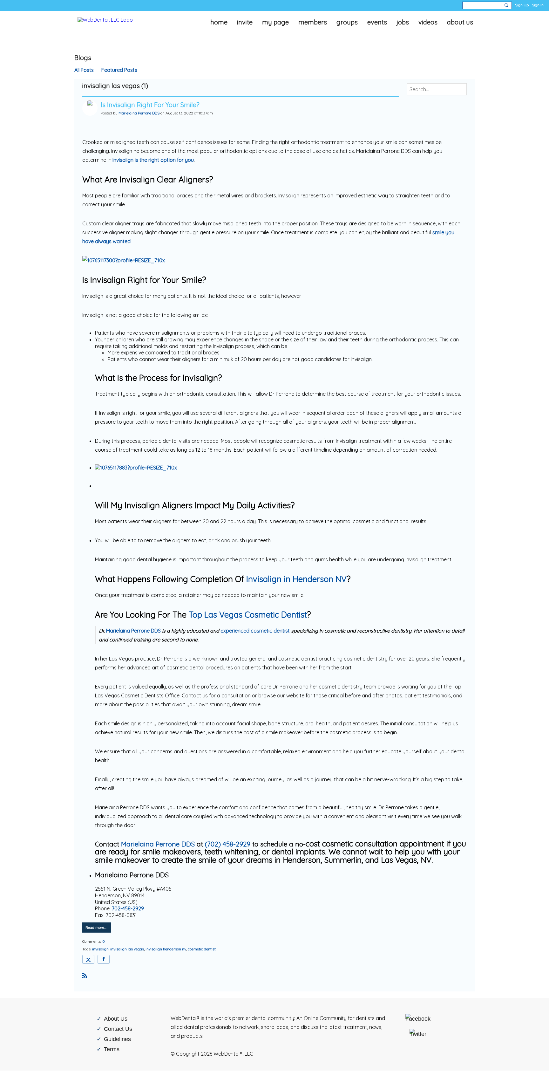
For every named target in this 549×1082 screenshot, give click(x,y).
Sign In (538, 5)
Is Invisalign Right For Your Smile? (150, 105)
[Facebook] (104, 959)
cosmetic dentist (202, 949)
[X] (88, 959)
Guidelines (117, 1039)
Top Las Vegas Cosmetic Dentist (248, 614)
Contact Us (118, 1028)
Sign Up (522, 5)
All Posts (84, 70)
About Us (115, 1018)
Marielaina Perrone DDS (139, 113)
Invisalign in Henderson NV (296, 579)
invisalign (100, 949)
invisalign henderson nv (166, 949)
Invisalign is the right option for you (153, 160)
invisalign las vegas (127, 949)
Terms (111, 1049)
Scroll (533, 1066)
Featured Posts (119, 70)
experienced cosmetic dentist (255, 630)
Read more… (95, 927)
